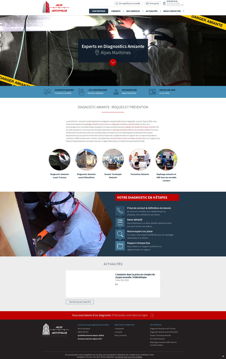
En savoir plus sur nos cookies (128, 357)
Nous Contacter (121, 335)
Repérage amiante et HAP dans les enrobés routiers (163, 343)
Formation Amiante (157, 339)
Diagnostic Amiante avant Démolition (164, 332)
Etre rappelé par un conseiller (129, 3)
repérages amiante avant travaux (96, 124)
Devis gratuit (154, 3)
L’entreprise (98, 9)
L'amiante (118, 332)
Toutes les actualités (80, 302)
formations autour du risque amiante (128, 138)
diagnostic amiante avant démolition (126, 124)
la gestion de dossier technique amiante (139, 127)
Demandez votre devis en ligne (109, 315)
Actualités (151, 9)
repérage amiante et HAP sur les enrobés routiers (131, 130)
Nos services (133, 9)
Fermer (219, 356)
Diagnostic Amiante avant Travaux (163, 328)
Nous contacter (172, 9)
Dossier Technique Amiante (160, 335)
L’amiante (116, 9)
